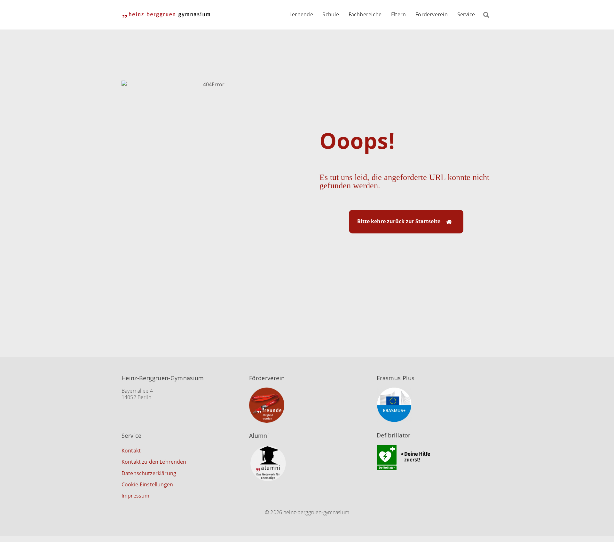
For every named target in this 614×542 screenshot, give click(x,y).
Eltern (398, 14)
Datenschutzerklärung (149, 473)
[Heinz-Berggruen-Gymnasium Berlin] (166, 14)
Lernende (301, 14)
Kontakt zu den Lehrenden (154, 461)
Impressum (135, 495)
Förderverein (431, 14)
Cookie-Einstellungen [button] (147, 484)
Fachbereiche (365, 14)
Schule (330, 14)
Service (466, 14)
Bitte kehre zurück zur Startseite (398, 221)
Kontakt (131, 450)
